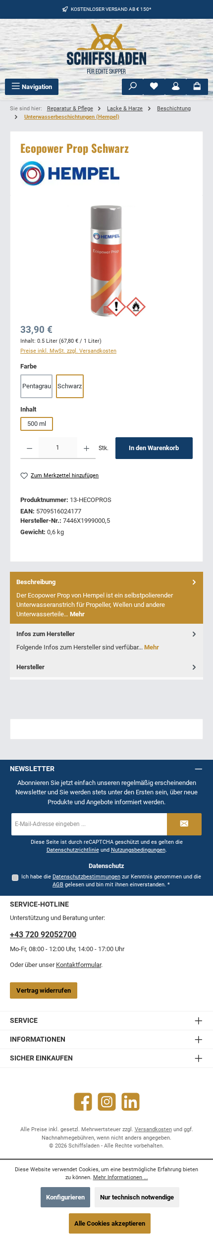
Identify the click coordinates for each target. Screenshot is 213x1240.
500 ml (36, 423)
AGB (58, 884)
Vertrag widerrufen (43, 990)
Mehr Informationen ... (120, 1177)
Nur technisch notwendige (137, 1197)
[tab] (106, 598)
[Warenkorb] (197, 87)
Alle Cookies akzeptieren (109, 1223)
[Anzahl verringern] (29, 448)
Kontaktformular (78, 964)
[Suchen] (133, 87)
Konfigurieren (65, 1197)
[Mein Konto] (176, 87)
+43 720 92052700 (43, 934)
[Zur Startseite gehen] (106, 49)
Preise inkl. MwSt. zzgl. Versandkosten (68, 351)
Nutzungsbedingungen (138, 850)
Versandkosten (153, 1129)
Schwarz (69, 386)
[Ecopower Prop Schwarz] (106, 261)
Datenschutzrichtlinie (73, 850)
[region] (106, 261)
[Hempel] (106, 173)
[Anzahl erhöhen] (86, 448)
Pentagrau (36, 386)
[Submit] (184, 824)
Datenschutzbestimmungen (86, 876)
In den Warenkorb (154, 448)
